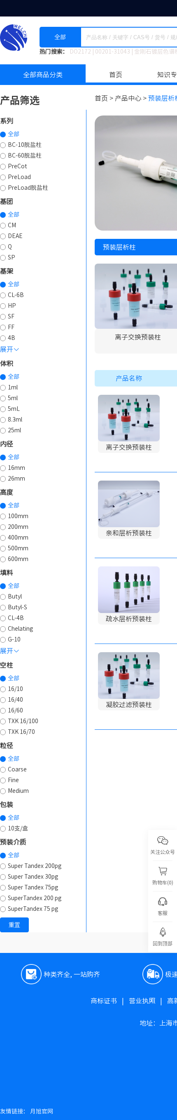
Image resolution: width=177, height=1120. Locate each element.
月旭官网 (41, 1111)
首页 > (105, 98)
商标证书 (110, 1000)
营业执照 (148, 1000)
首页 (115, 74)
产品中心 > (131, 98)
